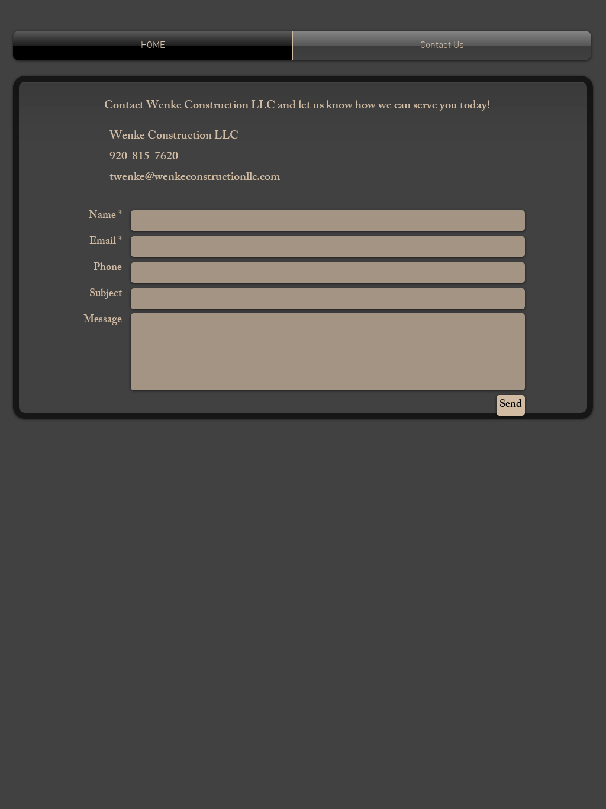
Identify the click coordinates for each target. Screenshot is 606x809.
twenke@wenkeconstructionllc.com (194, 178)
